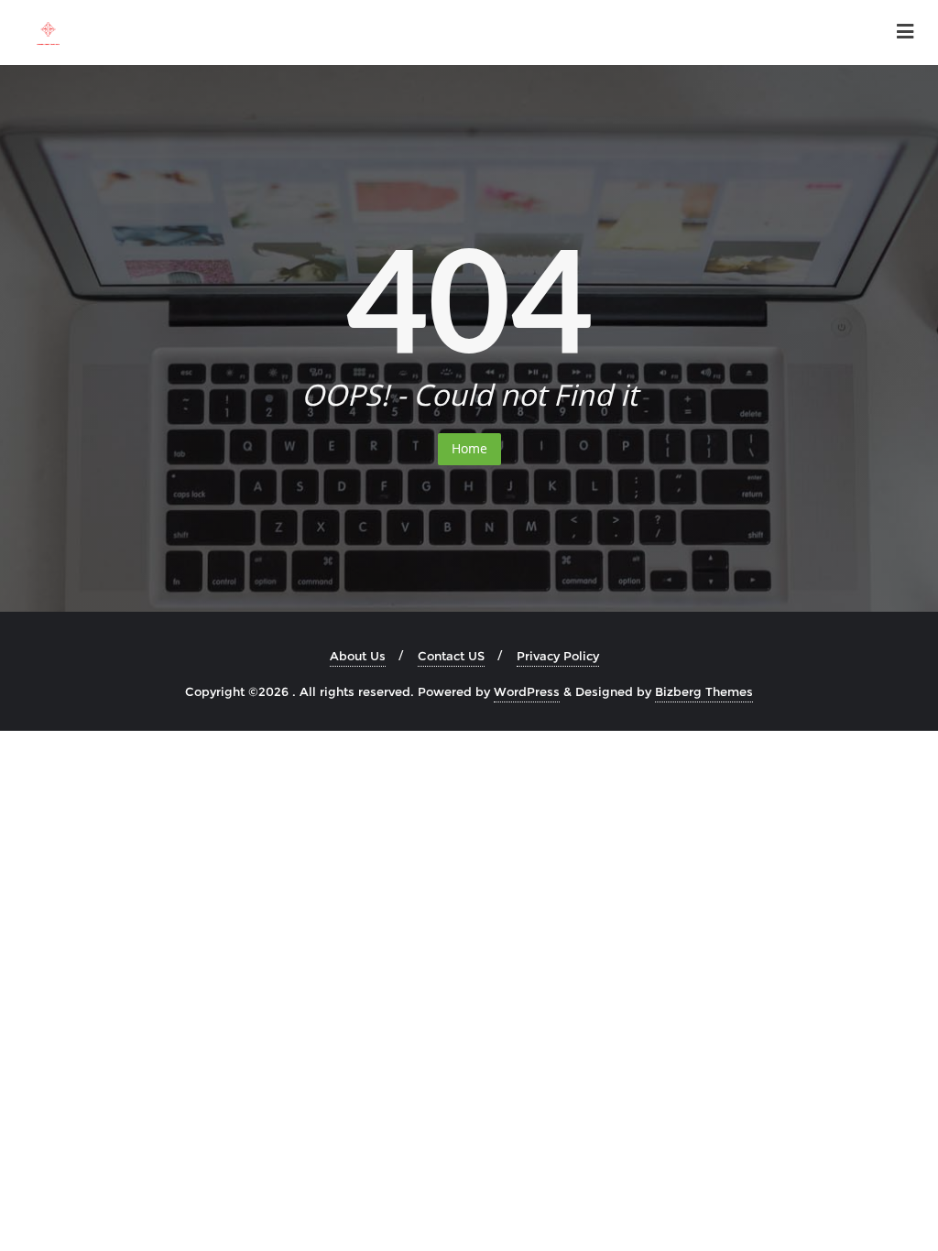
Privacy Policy (558, 655)
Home (469, 448)
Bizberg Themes (704, 691)
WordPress (527, 691)
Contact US (451, 655)
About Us (358, 655)
